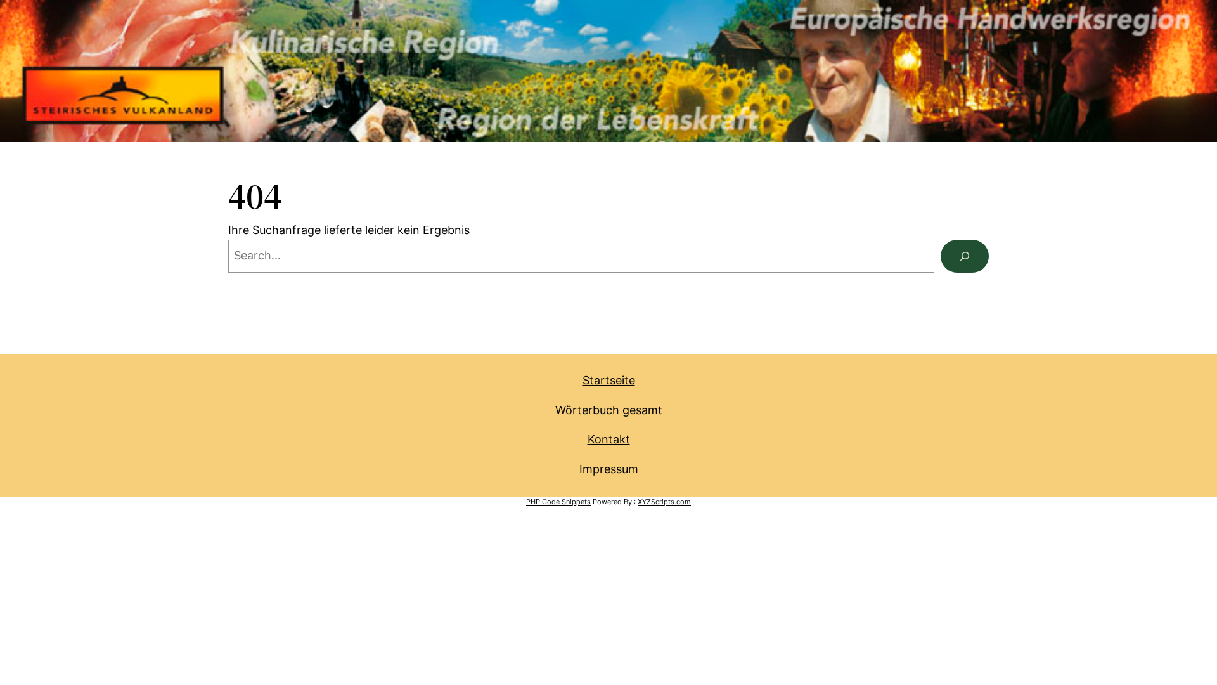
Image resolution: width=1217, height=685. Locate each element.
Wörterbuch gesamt (608, 410)
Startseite (609, 380)
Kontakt (609, 439)
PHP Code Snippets (558, 501)
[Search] (965, 256)
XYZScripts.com (664, 501)
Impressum (608, 469)
